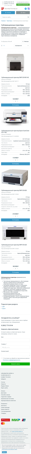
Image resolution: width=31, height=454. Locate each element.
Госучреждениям (6, 411)
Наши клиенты (5, 409)
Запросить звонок (15, 364)
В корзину (16, 105)
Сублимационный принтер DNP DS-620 (14, 245)
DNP (3, 306)
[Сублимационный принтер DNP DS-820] (15, 177)
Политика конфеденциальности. (11, 360)
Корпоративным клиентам (8, 400)
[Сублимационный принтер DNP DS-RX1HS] (15, 62)
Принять (4, 452)
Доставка (3, 393)
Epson (3, 308)
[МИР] (15, 420)
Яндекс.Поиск (5, 386)
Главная (3, 20)
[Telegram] (26, 9)
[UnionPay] (23, 420)
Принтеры (9, 20)
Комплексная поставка (7, 398)
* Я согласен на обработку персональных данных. (16, 359)
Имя (2, 337)
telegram (3, 379)
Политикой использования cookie (9, 449)
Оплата (3, 391)
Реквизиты (4, 403)
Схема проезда (5, 407)
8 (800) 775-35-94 (9, 3)
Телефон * (4, 344)
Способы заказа (5, 394)
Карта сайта (4, 388)
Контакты (4, 405)
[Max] (29, 9)
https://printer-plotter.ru (17, 431)
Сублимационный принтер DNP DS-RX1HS (15, 77)
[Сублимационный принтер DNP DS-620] (15, 233)
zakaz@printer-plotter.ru (23, 2)
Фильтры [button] (26, 41)
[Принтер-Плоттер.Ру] (9, 8)
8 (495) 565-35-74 (9, 2)
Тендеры (3, 413)
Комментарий (5, 351)
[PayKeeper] (5, 420)
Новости (3, 384)
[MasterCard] (3, 423)
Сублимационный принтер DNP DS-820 (14, 190)
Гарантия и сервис (6, 396)
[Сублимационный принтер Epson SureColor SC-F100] (15, 118)
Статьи (3, 382)
